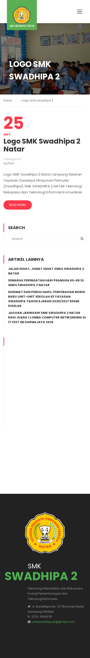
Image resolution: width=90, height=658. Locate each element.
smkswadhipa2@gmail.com (53, 622)
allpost (9, 163)
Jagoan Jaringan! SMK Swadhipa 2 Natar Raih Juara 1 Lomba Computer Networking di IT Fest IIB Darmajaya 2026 (47, 317)
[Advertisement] (45, 382)
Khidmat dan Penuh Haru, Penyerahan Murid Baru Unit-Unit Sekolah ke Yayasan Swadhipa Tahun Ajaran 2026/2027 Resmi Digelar (46, 299)
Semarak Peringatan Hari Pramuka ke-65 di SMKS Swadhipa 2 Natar (46, 282)
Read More (17, 205)
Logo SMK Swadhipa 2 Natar (41, 145)
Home (7, 100)
